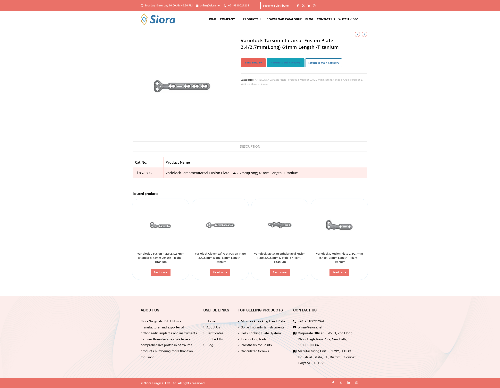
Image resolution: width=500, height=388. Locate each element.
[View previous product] (357, 34)
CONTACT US (326, 19)
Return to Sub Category (285, 62)
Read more (161, 272)
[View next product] (364, 34)
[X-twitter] (303, 5)
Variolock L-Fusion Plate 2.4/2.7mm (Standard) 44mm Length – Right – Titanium (160, 258)
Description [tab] (250, 146)
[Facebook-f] (298, 5)
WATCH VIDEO (348, 19)
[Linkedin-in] (309, 5)
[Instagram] (314, 5)
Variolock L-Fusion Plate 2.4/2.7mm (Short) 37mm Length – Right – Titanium (339, 258)
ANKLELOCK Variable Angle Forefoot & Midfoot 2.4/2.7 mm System (293, 79)
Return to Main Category (323, 62)
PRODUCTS (250, 19)
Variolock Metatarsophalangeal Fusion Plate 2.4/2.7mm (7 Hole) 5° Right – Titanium (279, 258)
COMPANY (227, 19)
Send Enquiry (253, 62)
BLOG (309, 19)
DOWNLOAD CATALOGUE (284, 19)
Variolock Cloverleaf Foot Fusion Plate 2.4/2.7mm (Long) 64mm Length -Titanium (220, 258)
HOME (212, 19)
